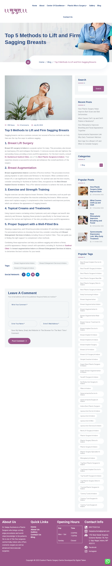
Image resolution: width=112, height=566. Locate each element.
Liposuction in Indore (87, 416)
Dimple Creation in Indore (89, 359)
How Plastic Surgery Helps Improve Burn (96, 189)
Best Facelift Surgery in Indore (91, 268)
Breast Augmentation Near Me (89, 316)
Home (34, 6)
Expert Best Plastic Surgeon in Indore (90, 365)
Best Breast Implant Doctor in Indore (90, 263)
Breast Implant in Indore (88, 335)
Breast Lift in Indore (87, 349)
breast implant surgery (88, 345)
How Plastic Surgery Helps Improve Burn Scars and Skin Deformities (89, 112)
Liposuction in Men (87, 421)
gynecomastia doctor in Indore (88, 394)
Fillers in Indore (85, 388)
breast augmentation (88, 299)
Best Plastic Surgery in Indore (90, 290)
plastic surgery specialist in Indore (90, 452)
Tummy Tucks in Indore (88, 494)
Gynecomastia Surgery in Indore (89, 400)
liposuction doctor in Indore (90, 411)
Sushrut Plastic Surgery (49, 560)
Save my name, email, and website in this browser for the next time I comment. (39, 331)
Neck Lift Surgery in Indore (89, 431)
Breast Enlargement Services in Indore (53, 263)
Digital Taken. (80, 560)
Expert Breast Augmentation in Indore (90, 371)
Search (82, 80)
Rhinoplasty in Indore (87, 458)
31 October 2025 (97, 241)
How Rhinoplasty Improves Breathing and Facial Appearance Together (90, 128)
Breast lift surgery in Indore (24, 268)
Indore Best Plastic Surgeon (90, 406)
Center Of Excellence (55, 6)
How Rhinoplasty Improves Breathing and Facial (96, 218)
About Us (35, 529)
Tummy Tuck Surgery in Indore (88, 505)
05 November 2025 (98, 226)
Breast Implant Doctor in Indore (89, 329)
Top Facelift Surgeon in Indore (90, 476)
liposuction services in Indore (90, 426)
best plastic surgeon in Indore (91, 273)
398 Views (11, 125)
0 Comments (24, 125)
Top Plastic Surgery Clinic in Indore (90, 481)
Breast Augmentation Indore (24, 263)
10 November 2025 (98, 208)
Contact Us (68, 17)
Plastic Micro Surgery (77, 6)
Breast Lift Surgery (20, 143)
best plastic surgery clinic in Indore (90, 284)
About (41, 6)
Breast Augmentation (22, 167)
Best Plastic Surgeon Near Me (90, 278)
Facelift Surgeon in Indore (89, 377)
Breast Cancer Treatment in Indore (90, 322)
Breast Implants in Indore (89, 340)
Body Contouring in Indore (89, 294)
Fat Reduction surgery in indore (89, 382)
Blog (99, 6)
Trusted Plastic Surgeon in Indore (89, 488)
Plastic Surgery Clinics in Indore (89, 441)
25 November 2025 (98, 194)
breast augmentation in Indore (88, 310)
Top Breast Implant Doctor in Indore (90, 470)
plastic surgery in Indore (88, 447)
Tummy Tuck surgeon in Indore (88, 499)
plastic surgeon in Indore (89, 435)
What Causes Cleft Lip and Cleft (95, 203)
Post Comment (18, 341)
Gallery (92, 6)
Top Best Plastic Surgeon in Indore (90, 463)
